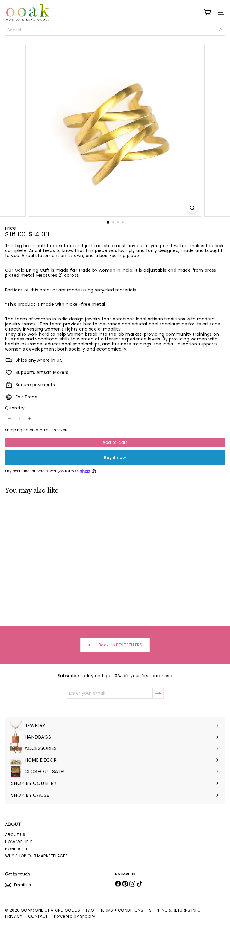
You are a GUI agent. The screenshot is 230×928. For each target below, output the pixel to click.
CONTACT (38, 916)
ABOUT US (15, 834)
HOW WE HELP (19, 842)
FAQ (90, 910)
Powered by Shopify (74, 916)
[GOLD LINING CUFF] (42, 556)
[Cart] (207, 12)
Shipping (13, 430)
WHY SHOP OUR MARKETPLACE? (36, 856)
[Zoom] (192, 207)
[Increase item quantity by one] (29, 419)
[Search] (220, 30)
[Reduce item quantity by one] (10, 419)
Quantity (15, 408)
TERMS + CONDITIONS (121, 910)
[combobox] (115, 30)
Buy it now (115, 458)
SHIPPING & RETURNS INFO (175, 910)
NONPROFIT (16, 849)
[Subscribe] (158, 693)
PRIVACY (13, 916)
